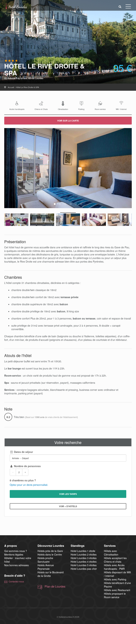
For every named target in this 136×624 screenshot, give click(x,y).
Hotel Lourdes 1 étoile (83, 551)
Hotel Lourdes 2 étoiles (84, 554)
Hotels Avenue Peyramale (46, 566)
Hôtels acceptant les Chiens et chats (115, 559)
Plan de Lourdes (55, 586)
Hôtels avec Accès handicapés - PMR (114, 566)
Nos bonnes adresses (16, 565)
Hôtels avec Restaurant (117, 590)
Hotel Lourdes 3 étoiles (84, 558)
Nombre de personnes (27, 466)
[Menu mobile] (128, 7)
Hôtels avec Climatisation (111, 552)
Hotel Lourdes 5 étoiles (84, 565)
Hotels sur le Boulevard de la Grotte (51, 574)
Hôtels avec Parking (115, 579)
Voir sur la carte (68, 120)
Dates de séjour (23, 452)
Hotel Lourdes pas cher (84, 568)
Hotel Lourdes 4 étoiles (84, 561)
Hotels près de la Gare (50, 551)
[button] (120, 6)
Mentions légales (13, 554)
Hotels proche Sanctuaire (45, 559)
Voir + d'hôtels (68, 506)
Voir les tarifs (68, 494)
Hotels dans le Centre (50, 554)
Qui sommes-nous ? (15, 551)
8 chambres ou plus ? (23, 480)
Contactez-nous (16, 581)
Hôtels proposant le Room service (115, 595)
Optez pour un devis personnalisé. (29, 484)
